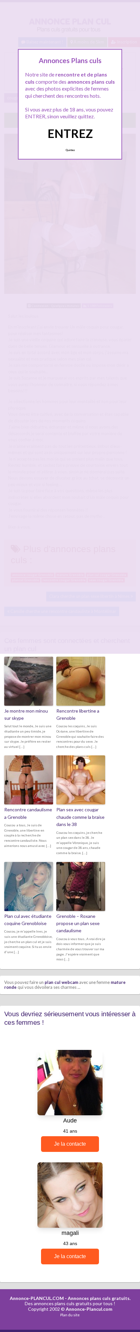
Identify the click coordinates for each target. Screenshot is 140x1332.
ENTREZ (70, 133)
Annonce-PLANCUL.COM (37, 1298)
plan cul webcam (61, 982)
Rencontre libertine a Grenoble (77, 714)
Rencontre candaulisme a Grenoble (28, 813)
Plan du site (70, 1315)
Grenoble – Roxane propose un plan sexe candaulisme (78, 923)
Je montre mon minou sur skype (26, 714)
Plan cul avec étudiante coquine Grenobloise (27, 919)
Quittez (70, 150)
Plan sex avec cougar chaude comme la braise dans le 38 (80, 817)
